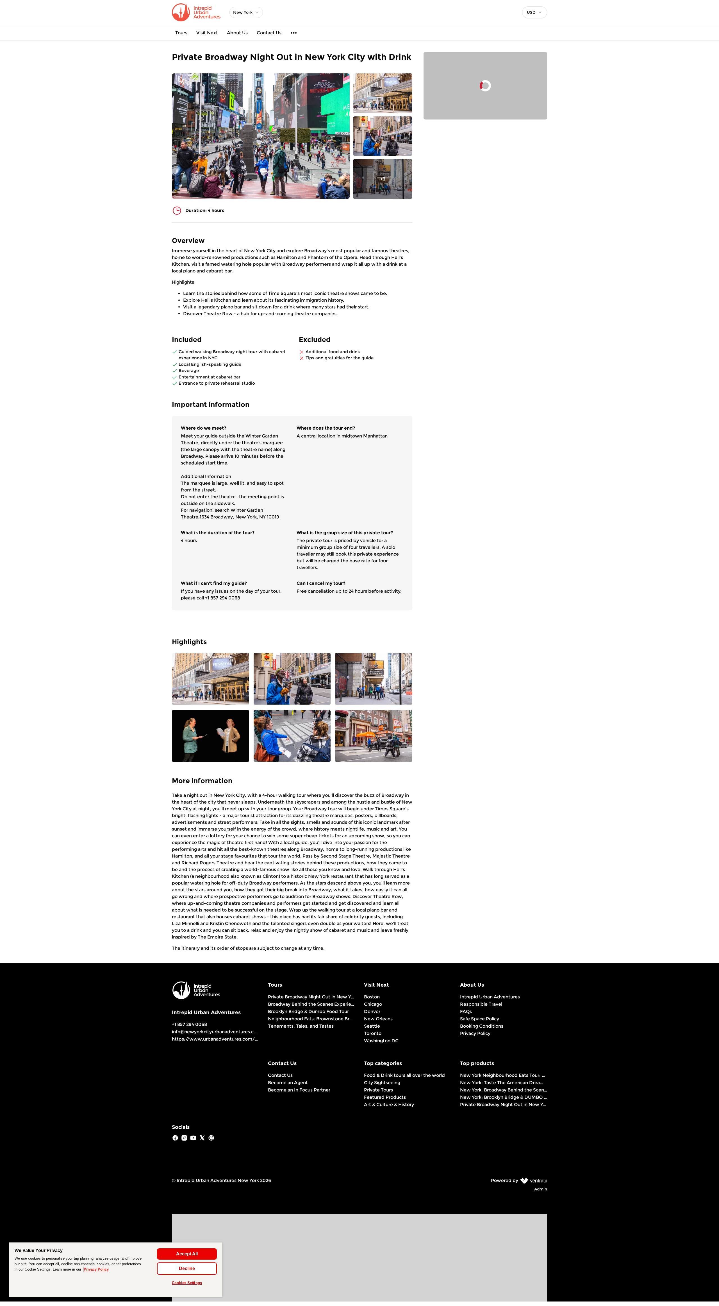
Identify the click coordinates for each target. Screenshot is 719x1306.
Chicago (373, 1004)
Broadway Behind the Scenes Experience (311, 1004)
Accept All (187, 1253)
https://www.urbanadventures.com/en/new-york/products (239, 1039)
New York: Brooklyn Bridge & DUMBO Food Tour (503, 1097)
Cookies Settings (187, 1283)
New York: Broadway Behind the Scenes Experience (503, 1090)
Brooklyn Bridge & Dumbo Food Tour (308, 1011)
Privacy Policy (475, 1033)
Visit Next (207, 32)
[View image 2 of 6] (382, 136)
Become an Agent (288, 1082)
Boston (372, 997)
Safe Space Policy (479, 1018)
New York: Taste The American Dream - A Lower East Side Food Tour (503, 1082)
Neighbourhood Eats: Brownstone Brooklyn (311, 1018)
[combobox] (534, 12)
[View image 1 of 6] (382, 93)
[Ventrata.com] (532, 1180)
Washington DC (381, 1040)
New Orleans (378, 1018)
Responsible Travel (481, 1004)
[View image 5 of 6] (292, 736)
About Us (237, 32)
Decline (187, 1268)
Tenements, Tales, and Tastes (301, 1026)
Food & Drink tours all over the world (404, 1075)
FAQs (466, 1011)
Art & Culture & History (389, 1104)
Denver (372, 1011)
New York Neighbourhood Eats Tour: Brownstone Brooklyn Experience (503, 1075)
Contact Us (269, 32)
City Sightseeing (382, 1082)
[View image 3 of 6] (373, 679)
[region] (115, 1269)
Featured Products (385, 1097)
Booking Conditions (481, 1026)
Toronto (372, 1033)
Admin (540, 1189)
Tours (181, 32)
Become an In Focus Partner (299, 1090)
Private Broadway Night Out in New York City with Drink (311, 997)
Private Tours (378, 1090)
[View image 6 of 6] (373, 736)
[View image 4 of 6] (210, 736)
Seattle (372, 1026)
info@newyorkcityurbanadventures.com (216, 1031)
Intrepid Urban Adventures (490, 997)
